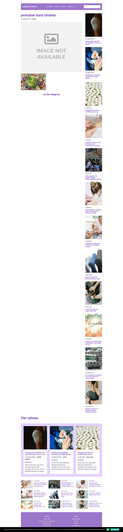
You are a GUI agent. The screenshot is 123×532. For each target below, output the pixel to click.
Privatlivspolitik (114, 529)
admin (34, 19)
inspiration (28, 462)
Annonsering (49, 6)
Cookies (63, 6)
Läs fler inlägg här (51, 94)
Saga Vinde (89, 457)
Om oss (57, 6)
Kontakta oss (71, 6)
